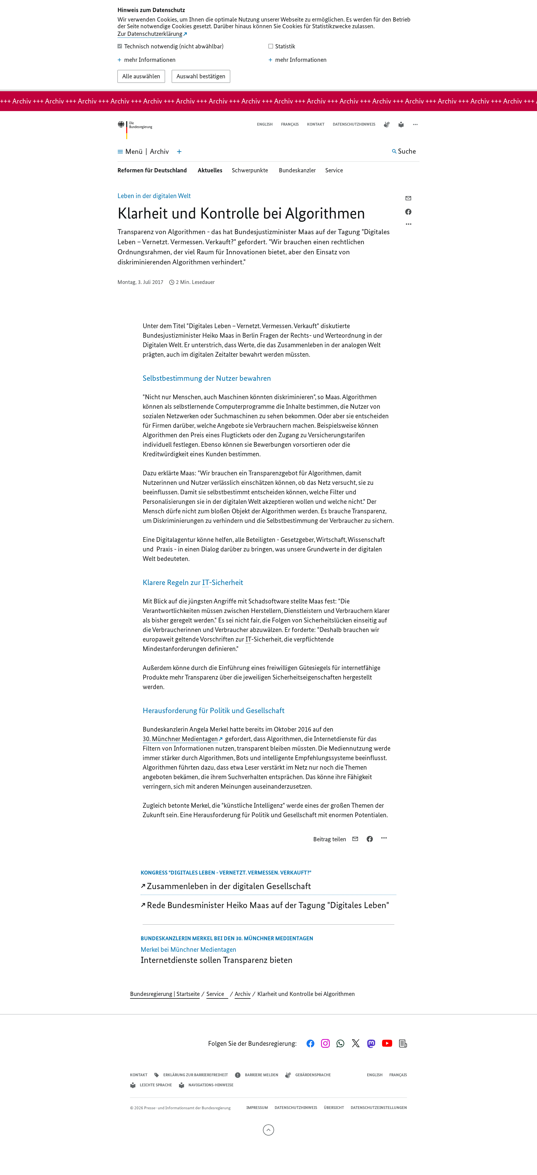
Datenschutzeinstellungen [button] (379, 1107)
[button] (416, 124)
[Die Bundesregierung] (134, 130)
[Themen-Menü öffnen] (179, 151)
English (265, 124)
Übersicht (334, 1107)
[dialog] (268, 45)
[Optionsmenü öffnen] (409, 225)
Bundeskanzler (297, 170)
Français (290, 124)
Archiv (243, 994)
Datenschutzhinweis (354, 124)
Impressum (257, 1107)
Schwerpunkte (250, 170)
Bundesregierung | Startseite (165, 994)
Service (336, 170)
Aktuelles (210, 170)
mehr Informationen (150, 60)
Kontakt (315, 124)
